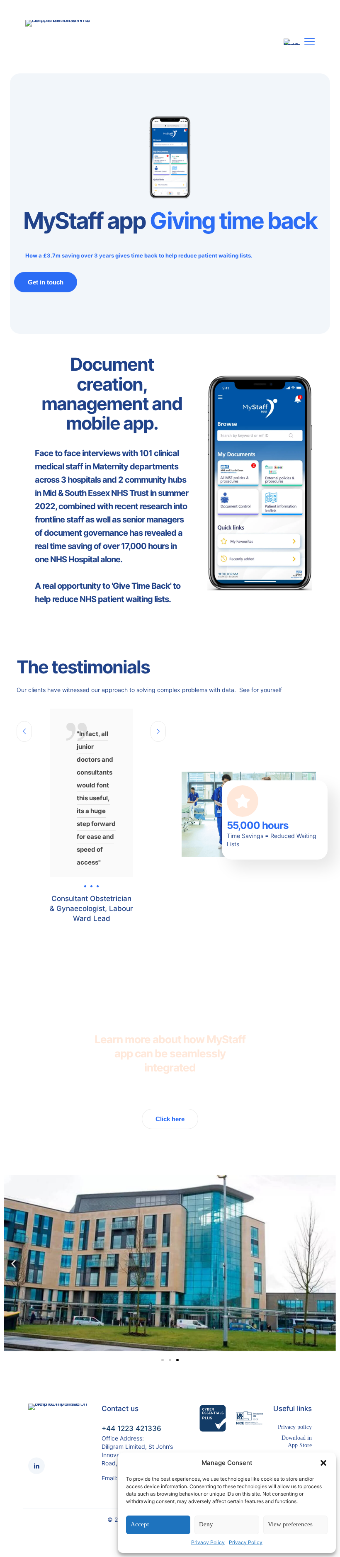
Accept (140, 1524)
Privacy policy (295, 1427)
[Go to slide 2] (170, 1360)
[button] (323, 1463)
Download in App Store (297, 1441)
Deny (206, 1524)
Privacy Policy (208, 1542)
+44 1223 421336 (131, 1428)
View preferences (290, 1524)
